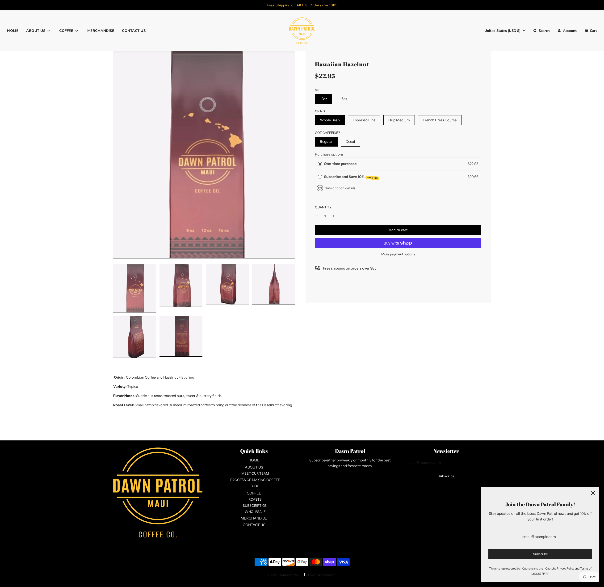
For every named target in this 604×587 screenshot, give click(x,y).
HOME (12, 30)
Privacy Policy (565, 568)
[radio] (320, 164)
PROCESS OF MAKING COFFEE (255, 480)
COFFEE (254, 493)
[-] (316, 216)
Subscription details (340, 188)
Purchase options (329, 154)
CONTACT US (134, 30)
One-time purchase (340, 163)
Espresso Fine (364, 120)
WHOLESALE (255, 512)
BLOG (255, 486)
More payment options (398, 254)
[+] (333, 216)
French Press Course (440, 120)
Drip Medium (399, 120)
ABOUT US (254, 467)
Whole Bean (330, 120)
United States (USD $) (502, 30)
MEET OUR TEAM (255, 473)
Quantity (323, 207)
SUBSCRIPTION (255, 505)
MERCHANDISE (100, 30)
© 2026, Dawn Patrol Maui (283, 575)
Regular (326, 141)
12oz (323, 99)
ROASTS (255, 499)
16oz (343, 99)
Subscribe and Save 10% (351, 176)
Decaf (350, 141)
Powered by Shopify (321, 575)
